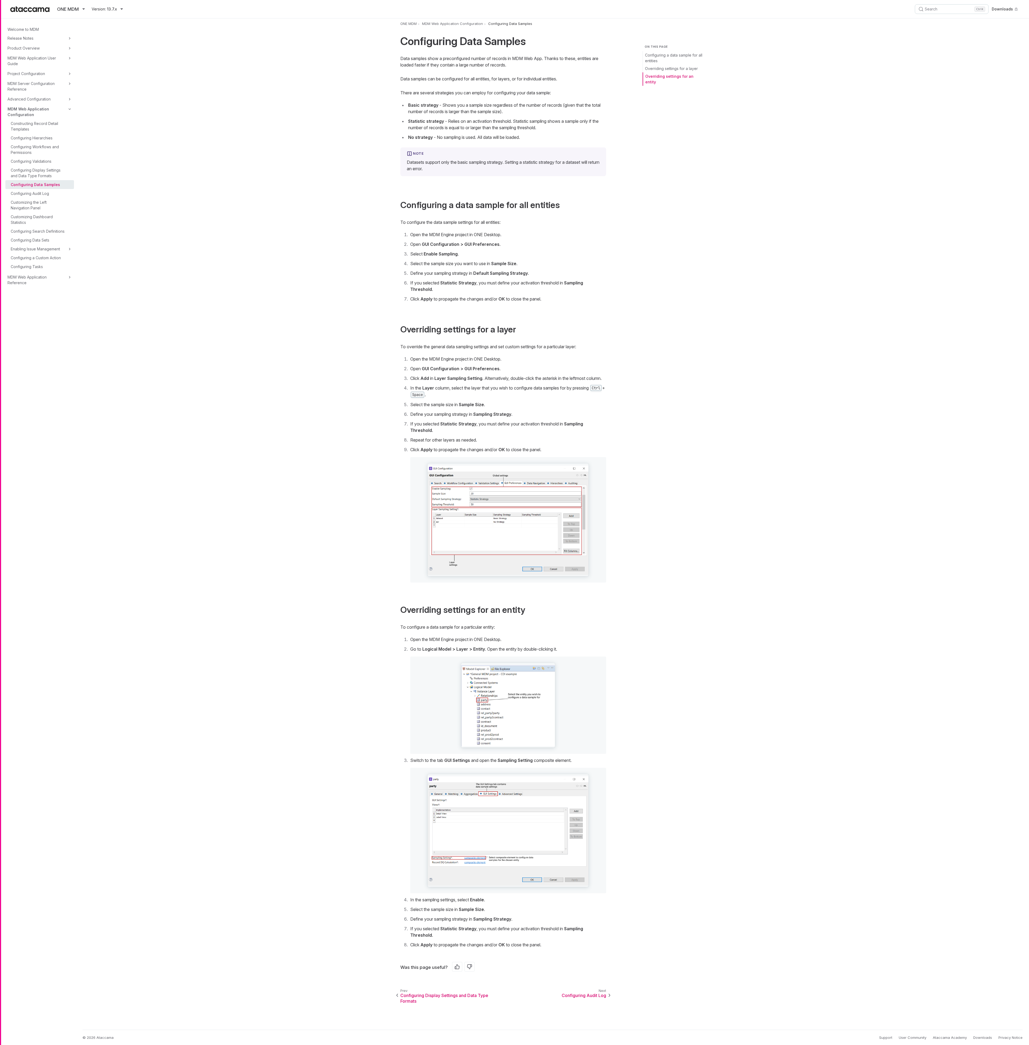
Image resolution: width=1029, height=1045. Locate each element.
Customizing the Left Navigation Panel (29, 205)
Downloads (1002, 9)
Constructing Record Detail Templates (34, 126)
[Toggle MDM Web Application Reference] (69, 277)
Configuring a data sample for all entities (673, 58)
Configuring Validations (31, 161)
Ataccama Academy (950, 1037)
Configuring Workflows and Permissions (35, 149)
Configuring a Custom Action (36, 257)
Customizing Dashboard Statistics (32, 219)
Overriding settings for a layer (671, 68)
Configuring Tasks (27, 266)
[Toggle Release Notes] (69, 38)
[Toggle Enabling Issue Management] (69, 249)
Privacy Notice (1010, 1037)
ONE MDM (408, 23)
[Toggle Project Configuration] (69, 74)
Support (885, 1037)
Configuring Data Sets (30, 240)
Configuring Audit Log (30, 193)
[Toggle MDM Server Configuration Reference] (69, 83)
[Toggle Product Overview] (69, 48)
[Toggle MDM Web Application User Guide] (69, 58)
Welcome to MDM (23, 29)
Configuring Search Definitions (38, 231)
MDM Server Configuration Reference (31, 86)
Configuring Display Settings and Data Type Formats (36, 173)
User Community (912, 1037)
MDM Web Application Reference (27, 280)
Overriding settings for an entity (669, 79)
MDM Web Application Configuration (28, 112)
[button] (508, 520)
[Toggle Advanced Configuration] (69, 99)
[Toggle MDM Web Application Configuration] (69, 109)
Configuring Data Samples (35, 184)
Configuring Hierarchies (32, 138)
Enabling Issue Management (35, 249)
